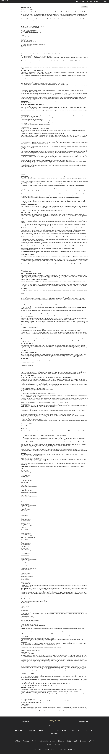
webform (27, 704)
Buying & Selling (90, 2)
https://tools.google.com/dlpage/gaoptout (28, 249)
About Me (96, 2)
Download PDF (84, 6)
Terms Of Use (37, 749)
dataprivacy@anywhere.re (29, 362)
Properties (82, 2)
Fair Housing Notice (69, 749)
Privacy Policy (46, 749)
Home (77, 1)
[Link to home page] (5, 1)
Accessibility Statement (57, 749)
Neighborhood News (104, 1)
